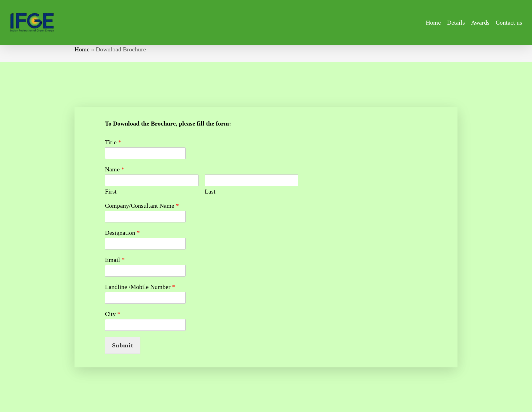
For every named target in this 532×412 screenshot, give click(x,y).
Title (113, 142)
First (111, 191)
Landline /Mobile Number (140, 286)
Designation (122, 232)
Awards (480, 22)
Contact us (509, 22)
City (112, 313)
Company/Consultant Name (142, 205)
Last (210, 191)
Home (433, 22)
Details (456, 22)
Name (114, 169)
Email (115, 259)
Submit (122, 345)
